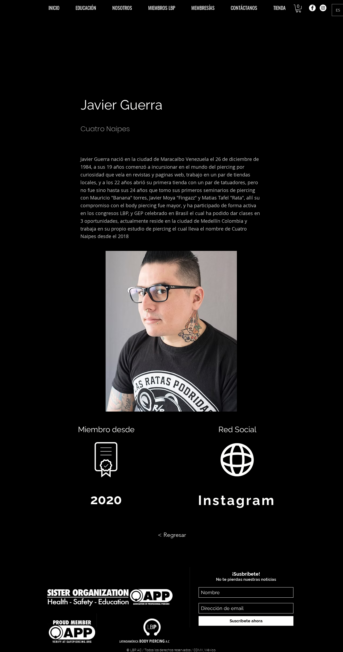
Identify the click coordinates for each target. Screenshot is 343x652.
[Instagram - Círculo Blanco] (323, 8)
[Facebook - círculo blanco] (312, 8)
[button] (86, 8)
